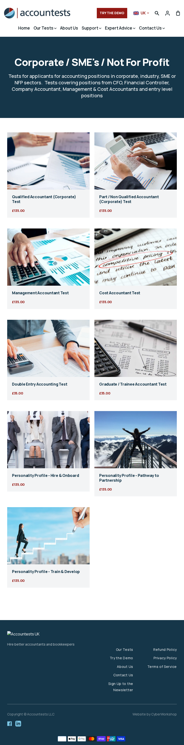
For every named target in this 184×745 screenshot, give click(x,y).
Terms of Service (162, 666)
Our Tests (44, 28)
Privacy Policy (165, 658)
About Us (69, 28)
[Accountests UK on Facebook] (9, 723)
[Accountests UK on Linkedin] (18, 724)
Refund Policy (165, 649)
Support (90, 28)
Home (24, 28)
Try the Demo (121, 658)
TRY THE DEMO (112, 13)
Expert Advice (119, 28)
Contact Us (150, 28)
